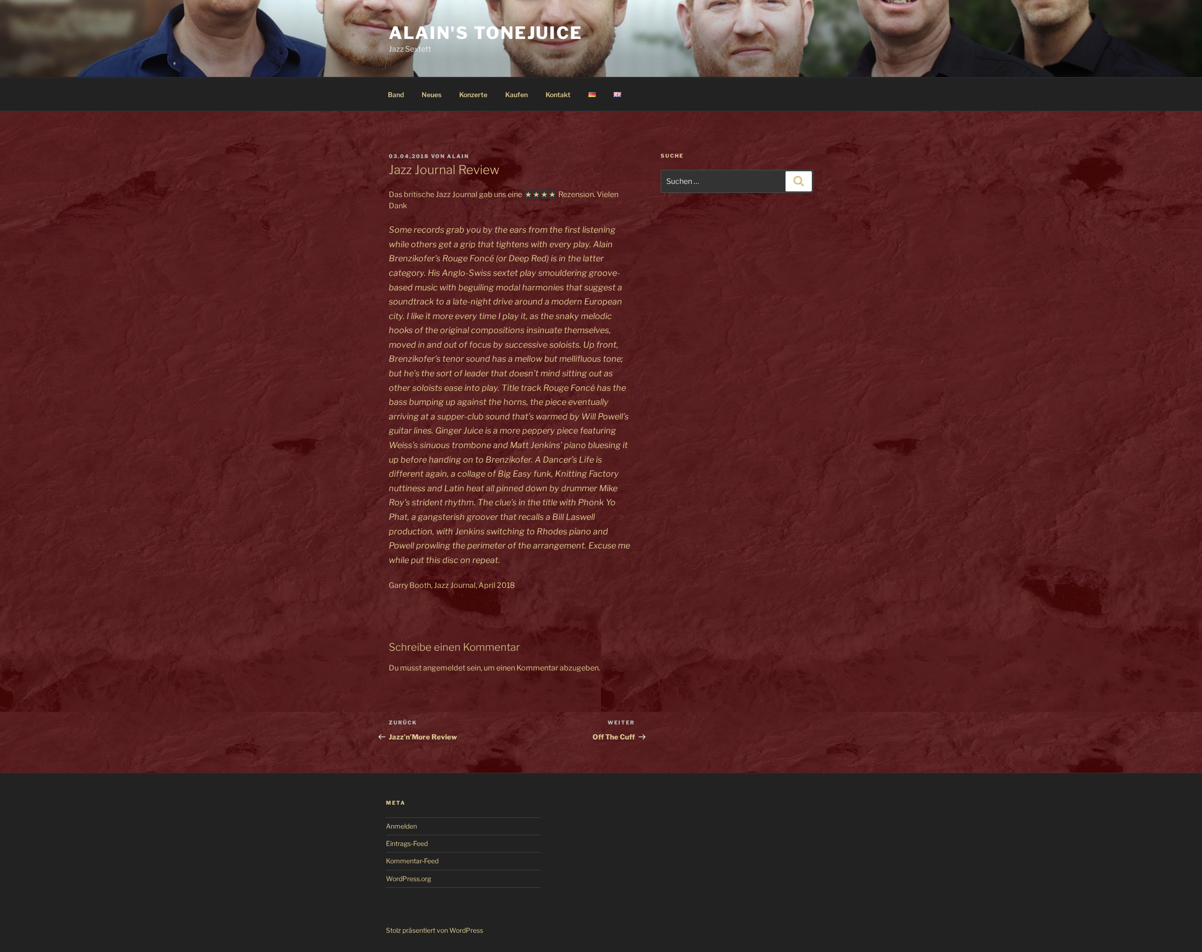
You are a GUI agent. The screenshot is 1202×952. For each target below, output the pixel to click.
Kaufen (516, 95)
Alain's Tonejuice (486, 33)
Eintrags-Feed (407, 843)
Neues (431, 95)
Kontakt (558, 95)
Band (396, 95)
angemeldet (444, 667)
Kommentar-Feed (412, 861)
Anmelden (401, 826)
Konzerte (473, 95)
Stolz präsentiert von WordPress (434, 930)
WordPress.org (408, 879)
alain (458, 156)
